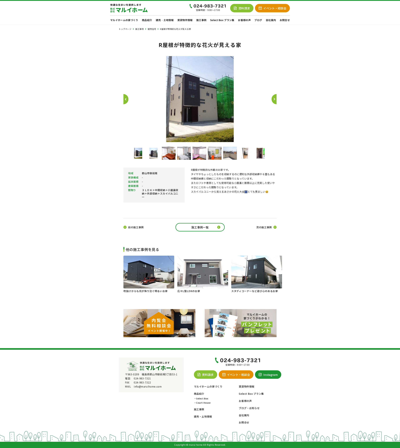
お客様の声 (244, 20)
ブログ (258, 20)
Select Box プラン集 (222, 20)
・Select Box (201, 398)
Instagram (270, 375)
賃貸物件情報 (185, 20)
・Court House (202, 402)
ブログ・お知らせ (249, 408)
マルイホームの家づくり (124, 20)
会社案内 (271, 20)
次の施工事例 (264, 227)
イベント (274, 8)
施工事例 (201, 20)
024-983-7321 (142, 378)
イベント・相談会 (238, 375)
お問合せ (285, 20)
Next (274, 99)
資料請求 (244, 8)
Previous (125, 99)
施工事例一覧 (200, 227)
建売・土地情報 (165, 20)
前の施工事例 (136, 227)
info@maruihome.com (148, 386)
